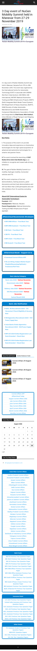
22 (27, 442)
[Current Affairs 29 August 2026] (6, 363)
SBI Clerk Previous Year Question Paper (18, 559)
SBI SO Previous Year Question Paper (18, 561)
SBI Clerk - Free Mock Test (14, 230)
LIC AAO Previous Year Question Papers (18, 600)
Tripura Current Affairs (18, 538)
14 (23, 438)
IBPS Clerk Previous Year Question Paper (18, 566)
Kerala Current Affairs (18, 507)
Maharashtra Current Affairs (18, 509)
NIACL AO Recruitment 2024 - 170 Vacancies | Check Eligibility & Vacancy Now (18, 311)
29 (27, 445)
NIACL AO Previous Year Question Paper (18, 619)
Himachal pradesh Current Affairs (18, 497)
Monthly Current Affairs (18, 413)
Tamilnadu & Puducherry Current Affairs (18, 533)
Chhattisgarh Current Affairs (18, 485)
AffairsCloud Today (18, 396)
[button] (3, 2)
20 (19, 442)
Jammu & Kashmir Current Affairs (18, 499)
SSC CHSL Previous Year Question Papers (18, 635)
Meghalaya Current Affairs (18, 516)
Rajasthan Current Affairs (18, 529)
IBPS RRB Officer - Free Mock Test (17, 221)
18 (9, 442)
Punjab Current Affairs (18, 526)
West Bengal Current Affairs (18, 546)
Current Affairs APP (18, 394)
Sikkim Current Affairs (18, 531)
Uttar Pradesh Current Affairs (18, 541)
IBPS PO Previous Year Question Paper (18, 564)
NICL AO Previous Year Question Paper (18, 609)
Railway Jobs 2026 (18, 288)
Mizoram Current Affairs (18, 519)
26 (14, 445)
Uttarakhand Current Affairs (18, 543)
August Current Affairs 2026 (18, 399)
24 (4, 445)
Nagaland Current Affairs (18, 521)
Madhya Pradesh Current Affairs (18, 512)
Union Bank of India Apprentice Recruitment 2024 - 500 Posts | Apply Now (18, 327)
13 (19, 438)
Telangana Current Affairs (18, 536)
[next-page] (6, 388)
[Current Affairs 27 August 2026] (6, 381)
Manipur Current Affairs (18, 514)
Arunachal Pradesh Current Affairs (18, 478)
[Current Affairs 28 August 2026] (6, 372)
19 (14, 442)
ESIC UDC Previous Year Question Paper (18, 616)
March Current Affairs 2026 (18, 411)
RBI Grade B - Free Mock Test (15, 243)
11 (9, 438)
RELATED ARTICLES (9, 356)
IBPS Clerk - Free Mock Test (14, 239)
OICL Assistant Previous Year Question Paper (18, 614)
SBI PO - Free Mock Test (13, 234)
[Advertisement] (18, 63)
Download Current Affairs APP (15, 257)
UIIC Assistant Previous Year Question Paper (18, 607)
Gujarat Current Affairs (18, 492)
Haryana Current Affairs (18, 495)
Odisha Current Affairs (18, 524)
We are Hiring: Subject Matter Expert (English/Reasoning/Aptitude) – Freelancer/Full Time (17, 264)
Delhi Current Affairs (18, 487)
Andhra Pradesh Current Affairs (18, 475)
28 (23, 445)
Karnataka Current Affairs (18, 504)
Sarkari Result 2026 (18, 297)
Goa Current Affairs (18, 490)
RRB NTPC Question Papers (18, 632)
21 (23, 442)
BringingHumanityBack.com (13, 463)
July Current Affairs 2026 (18, 401)
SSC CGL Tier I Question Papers (18, 637)
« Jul (3, 452)
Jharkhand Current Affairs (18, 502)
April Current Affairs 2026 (18, 408)
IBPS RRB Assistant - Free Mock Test (17, 226)
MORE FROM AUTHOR (23, 356)
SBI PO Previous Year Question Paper (18, 556)
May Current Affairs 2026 (18, 406)
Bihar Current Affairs (18, 482)
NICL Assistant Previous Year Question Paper (18, 611)
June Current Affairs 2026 (18, 403)
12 (14, 438)
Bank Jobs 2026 (18, 280)
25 (9, 445)
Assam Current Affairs (18, 480)
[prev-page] (3, 388)
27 (19, 445)
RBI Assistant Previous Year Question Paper (18, 586)
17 (4, 442)
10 (4, 438)
